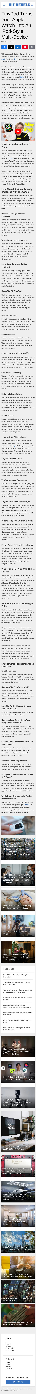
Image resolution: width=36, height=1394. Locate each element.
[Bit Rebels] (18, 6)
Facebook (9, 1362)
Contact (8, 1344)
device (22, 77)
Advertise (8, 1346)
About (7, 1342)
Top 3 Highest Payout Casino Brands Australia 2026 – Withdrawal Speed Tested (17, 1275)
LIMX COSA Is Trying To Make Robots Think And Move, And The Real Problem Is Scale (17, 1102)
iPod (15, 59)
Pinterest (8, 1366)
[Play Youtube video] (18, 131)
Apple (3, 59)
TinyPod (26, 805)
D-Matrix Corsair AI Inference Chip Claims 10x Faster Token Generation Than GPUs (17, 1171)
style (14, 446)
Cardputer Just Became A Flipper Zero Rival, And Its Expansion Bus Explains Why (18, 1324)
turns (10, 158)
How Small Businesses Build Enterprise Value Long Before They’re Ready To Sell (15, 957)
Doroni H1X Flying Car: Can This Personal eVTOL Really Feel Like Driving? (17, 1196)
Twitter (8, 1364)
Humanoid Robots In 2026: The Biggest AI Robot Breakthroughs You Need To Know (16, 1051)
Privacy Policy (10, 1348)
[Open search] (33, 4)
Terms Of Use (10, 1350)
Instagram (9, 1368)
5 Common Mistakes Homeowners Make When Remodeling (14, 1221)
